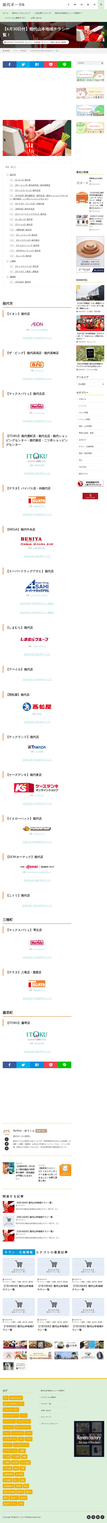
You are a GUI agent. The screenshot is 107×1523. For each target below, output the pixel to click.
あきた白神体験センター (13, 1404)
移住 (26, 1486)
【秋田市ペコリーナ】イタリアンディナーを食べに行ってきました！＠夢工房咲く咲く (47, 1173)
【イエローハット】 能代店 (24, 245)
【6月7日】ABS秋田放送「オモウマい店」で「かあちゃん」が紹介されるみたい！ (90, 336)
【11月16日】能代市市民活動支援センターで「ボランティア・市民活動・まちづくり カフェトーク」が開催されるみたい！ (96, 200)
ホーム (5, 13)
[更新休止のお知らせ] (82, 183)
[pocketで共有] (51, 64)
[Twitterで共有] (23, 64)
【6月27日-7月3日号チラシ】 (37, 514)
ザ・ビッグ (39, 370)
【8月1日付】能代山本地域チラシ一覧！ (35, 1202)
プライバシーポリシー (49, 1424)
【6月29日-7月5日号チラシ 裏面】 (37, 612)
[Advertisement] (37, 94)
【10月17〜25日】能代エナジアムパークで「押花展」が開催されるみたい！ (96, 221)
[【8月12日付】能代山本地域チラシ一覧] (8, 1221)
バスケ (28, 1433)
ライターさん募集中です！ (16, 18)
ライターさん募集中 (48, 1397)
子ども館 (7, 1468)
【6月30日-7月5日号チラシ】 (37, 338)
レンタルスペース (21, 1445)
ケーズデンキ (39, 795)
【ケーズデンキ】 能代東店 (24, 240)
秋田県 (18, 1486)
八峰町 (19, 1281)
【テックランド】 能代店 (23, 235)
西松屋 (39, 714)
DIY (5, 1398)
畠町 (22, 1480)
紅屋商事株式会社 (39, 548)
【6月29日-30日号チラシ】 (37, 473)
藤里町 (63, 42)
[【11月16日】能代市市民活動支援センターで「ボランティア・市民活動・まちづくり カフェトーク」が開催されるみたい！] (82, 197)
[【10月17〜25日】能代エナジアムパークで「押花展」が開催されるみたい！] (82, 221)
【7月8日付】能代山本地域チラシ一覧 (18, 1328)
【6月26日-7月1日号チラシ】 (37, 957)
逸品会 (23, 1498)
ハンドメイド (18, 1433)
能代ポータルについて (21, 13)
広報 (22, 1468)
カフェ (23, 1415)
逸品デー (14, 1498)
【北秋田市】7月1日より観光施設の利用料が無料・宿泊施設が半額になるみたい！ (25, 1171)
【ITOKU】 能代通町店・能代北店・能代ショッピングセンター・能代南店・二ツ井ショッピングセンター (38, 197)
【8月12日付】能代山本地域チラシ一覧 (34, 1217)
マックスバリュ (39, 413)
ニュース (93, 341)
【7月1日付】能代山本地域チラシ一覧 (88, 1328)
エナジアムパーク (11, 1415)
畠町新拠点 (8, 1486)
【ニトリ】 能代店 (21, 256)
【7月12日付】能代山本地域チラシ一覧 (87, 1287)
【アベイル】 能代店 (21, 224)
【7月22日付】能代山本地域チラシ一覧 (18, 1287)
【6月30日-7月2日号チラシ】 (37, 378)
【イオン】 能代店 (20, 180)
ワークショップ (10, 1451)
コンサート (8, 1427)
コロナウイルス (23, 1421)
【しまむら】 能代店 (21, 219)
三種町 (52, 42)
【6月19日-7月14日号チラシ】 (37, 905)
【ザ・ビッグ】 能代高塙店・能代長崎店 (30, 185)
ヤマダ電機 (39, 752)
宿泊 (16, 1468)
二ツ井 (6, 1457)
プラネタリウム (10, 1439)
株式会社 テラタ (39, 506)
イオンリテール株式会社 (39, 330)
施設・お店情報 (85, 426)
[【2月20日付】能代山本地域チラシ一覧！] (8, 1235)
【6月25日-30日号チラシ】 (37, 556)
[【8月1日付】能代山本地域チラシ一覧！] (8, 1207)
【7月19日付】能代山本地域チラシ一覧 (52, 1287)
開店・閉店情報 (95, 311)
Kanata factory (16, 1398)
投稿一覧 (40, 1131)
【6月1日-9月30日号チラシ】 (37, 842)
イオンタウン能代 (11, 1410)
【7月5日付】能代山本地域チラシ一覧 (53, 1328)
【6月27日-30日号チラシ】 (37, 654)
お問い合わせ (36, 18)
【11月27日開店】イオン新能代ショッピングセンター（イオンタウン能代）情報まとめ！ (90, 305)
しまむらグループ (39, 646)
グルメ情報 (93, 369)
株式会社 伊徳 (39, 465)
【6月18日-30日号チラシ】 (37, 722)
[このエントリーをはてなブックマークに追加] (37, 64)
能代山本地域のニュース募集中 (53, 1390)
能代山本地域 (9, 1492)
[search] (102, 63)
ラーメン (7, 1445)
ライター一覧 (46, 1404)
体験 (24, 1457)
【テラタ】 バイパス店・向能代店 (27, 203)
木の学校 (19, 1474)
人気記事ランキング (43, 13)
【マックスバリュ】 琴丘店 (24, 266)
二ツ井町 (16, 1457)
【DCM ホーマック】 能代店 (25, 250)
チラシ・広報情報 (34, 42)
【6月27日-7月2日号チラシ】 (37, 679)
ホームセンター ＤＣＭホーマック (39, 872)
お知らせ (82, 399)
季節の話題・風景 (86, 433)
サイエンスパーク (22, 1427)
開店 (21, 1504)
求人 (81, 460)
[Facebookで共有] (9, 64)
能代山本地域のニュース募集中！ (68, 13)
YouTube (82, 467)
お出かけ (82, 440)
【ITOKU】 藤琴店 (20, 282)
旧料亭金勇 (8, 1474)
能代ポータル (19, 1517)
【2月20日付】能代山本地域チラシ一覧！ (35, 1231)
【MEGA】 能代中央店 (22, 209)
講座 (6, 1498)
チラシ (46, 42)
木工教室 (7, 1480)
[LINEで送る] (64, 64)
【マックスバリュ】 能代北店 (25, 190)
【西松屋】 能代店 (21, 230)
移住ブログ (83, 473)
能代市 (58, 42)
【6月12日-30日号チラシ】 (37, 880)
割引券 (15, 1462)
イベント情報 (84, 419)
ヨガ (21, 1439)
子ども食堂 (25, 1462)
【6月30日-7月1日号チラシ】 (37, 421)
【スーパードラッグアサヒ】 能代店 (28, 214)
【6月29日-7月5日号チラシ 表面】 (37, 603)
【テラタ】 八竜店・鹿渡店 (24, 271)
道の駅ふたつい (10, 1504)
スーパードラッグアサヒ (39, 595)
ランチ (28, 1439)
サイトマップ (46, 1417)
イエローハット (39, 834)
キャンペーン (9, 1421)
